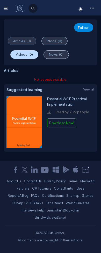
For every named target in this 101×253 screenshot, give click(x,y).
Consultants (63, 188)
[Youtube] (45, 170)
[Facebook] (15, 170)
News (56, 54)
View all (89, 89)
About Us (14, 181)
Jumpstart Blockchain (64, 210)
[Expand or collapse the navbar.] (6, 8)
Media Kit (87, 181)
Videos (24, 54)
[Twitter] (24, 170)
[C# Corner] (20, 8)
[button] (92, 8)
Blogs (54, 41)
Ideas (80, 188)
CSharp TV (20, 203)
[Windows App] (56, 170)
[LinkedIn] (34, 170)
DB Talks (36, 203)
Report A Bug (18, 195)
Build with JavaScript (50, 217)
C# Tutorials (41, 188)
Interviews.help (32, 210)
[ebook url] (24, 146)
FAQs (35, 195)
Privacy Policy (55, 181)
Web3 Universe (77, 203)
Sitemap (73, 195)
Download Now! (61, 123)
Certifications (53, 195)
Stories (87, 195)
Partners (23, 188)
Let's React (54, 203)
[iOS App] (75, 170)
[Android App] (65, 170)
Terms (73, 181)
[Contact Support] (85, 170)
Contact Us (33, 181)
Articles (22, 41)
